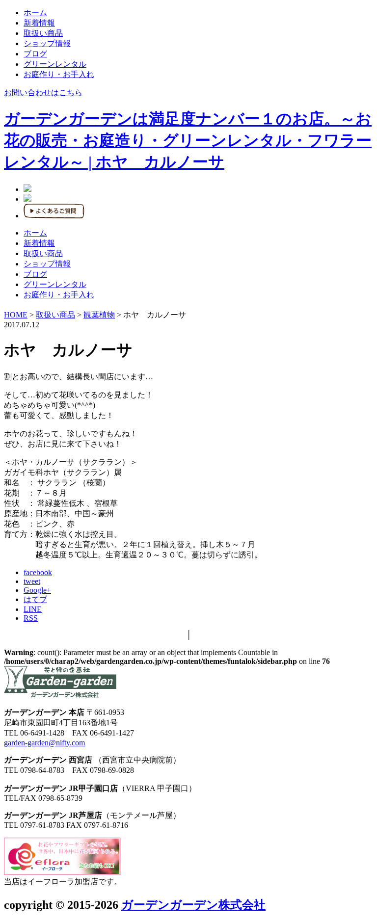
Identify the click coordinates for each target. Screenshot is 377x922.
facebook (38, 572)
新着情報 (39, 23)
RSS (31, 618)
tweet (32, 581)
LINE (33, 609)
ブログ (35, 54)
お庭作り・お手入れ (59, 74)
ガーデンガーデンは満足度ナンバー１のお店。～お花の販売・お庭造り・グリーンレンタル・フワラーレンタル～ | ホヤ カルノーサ (188, 140)
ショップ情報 (47, 43)
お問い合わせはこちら (43, 92)
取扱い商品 (43, 33)
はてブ (35, 599)
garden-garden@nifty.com (44, 742)
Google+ (37, 590)
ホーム (35, 12)
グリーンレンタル (55, 64)
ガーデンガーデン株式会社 (193, 904)
